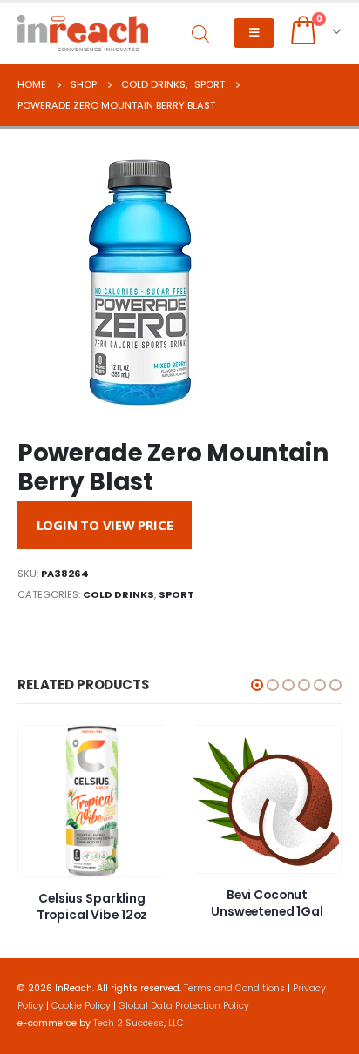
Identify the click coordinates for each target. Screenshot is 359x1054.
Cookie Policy (81, 1005)
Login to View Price (105, 525)
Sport (176, 594)
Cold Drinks (118, 594)
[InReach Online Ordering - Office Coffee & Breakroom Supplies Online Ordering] (82, 33)
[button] (257, 685)
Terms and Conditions (234, 988)
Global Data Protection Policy (184, 1005)
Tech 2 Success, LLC (138, 1023)
